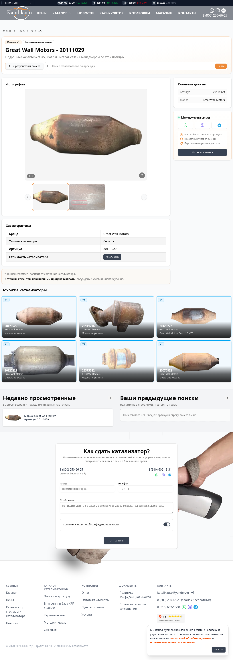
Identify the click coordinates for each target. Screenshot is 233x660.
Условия (87, 614)
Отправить (116, 540)
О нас (86, 593)
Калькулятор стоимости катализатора (15, 611)
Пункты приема (93, 607)
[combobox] (17, 3)
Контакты (187, 13)
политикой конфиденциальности (98, 524)
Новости (85, 13)
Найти (221, 66)
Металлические (55, 622)
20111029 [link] (36, 31)
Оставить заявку (202, 152)
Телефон (123, 483)
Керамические (54, 615)
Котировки (139, 13)
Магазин (164, 13)
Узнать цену (112, 256)
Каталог (59, 13)
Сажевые (50, 630)
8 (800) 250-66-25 (215, 15)
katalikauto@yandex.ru (173, 593)
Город (63, 483)
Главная (6, 31)
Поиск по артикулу (57, 596)
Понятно (218, 649)
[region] (86, 150)
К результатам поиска (26, 66)
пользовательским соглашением (172, 642)
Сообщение (67, 500)
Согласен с (91, 524)
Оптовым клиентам (95, 600)
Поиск (21, 31)
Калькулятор (111, 13)
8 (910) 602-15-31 (160, 469)
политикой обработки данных (191, 638)
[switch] (166, 524)
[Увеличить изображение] (142, 175)
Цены (42, 13)
